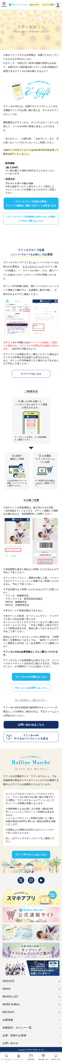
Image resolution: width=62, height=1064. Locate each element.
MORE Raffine (11, 1004)
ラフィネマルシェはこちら (31, 854)
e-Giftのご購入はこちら (31, 219)
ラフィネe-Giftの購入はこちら (31, 676)
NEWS (6, 988)
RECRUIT (8, 1012)
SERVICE (8, 981)
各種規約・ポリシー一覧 (17, 1027)
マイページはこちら (31, 373)
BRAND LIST (10, 996)
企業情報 (7, 1019)
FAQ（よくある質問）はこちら (31, 687)
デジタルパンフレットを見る (31, 737)
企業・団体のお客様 (14, 1035)
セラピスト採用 (48, 5)
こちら (38, 483)
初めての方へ (35, 5)
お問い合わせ (10, 1043)
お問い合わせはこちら (31, 724)
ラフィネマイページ (32, 266)
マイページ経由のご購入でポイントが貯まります (31, 203)
